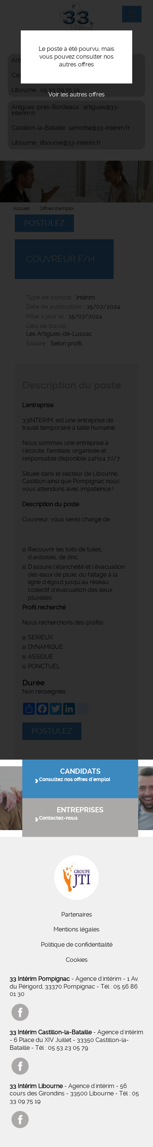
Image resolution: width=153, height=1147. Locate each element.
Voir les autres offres (76, 94)
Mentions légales (76, 929)
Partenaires (76, 914)
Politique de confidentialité (77, 944)
